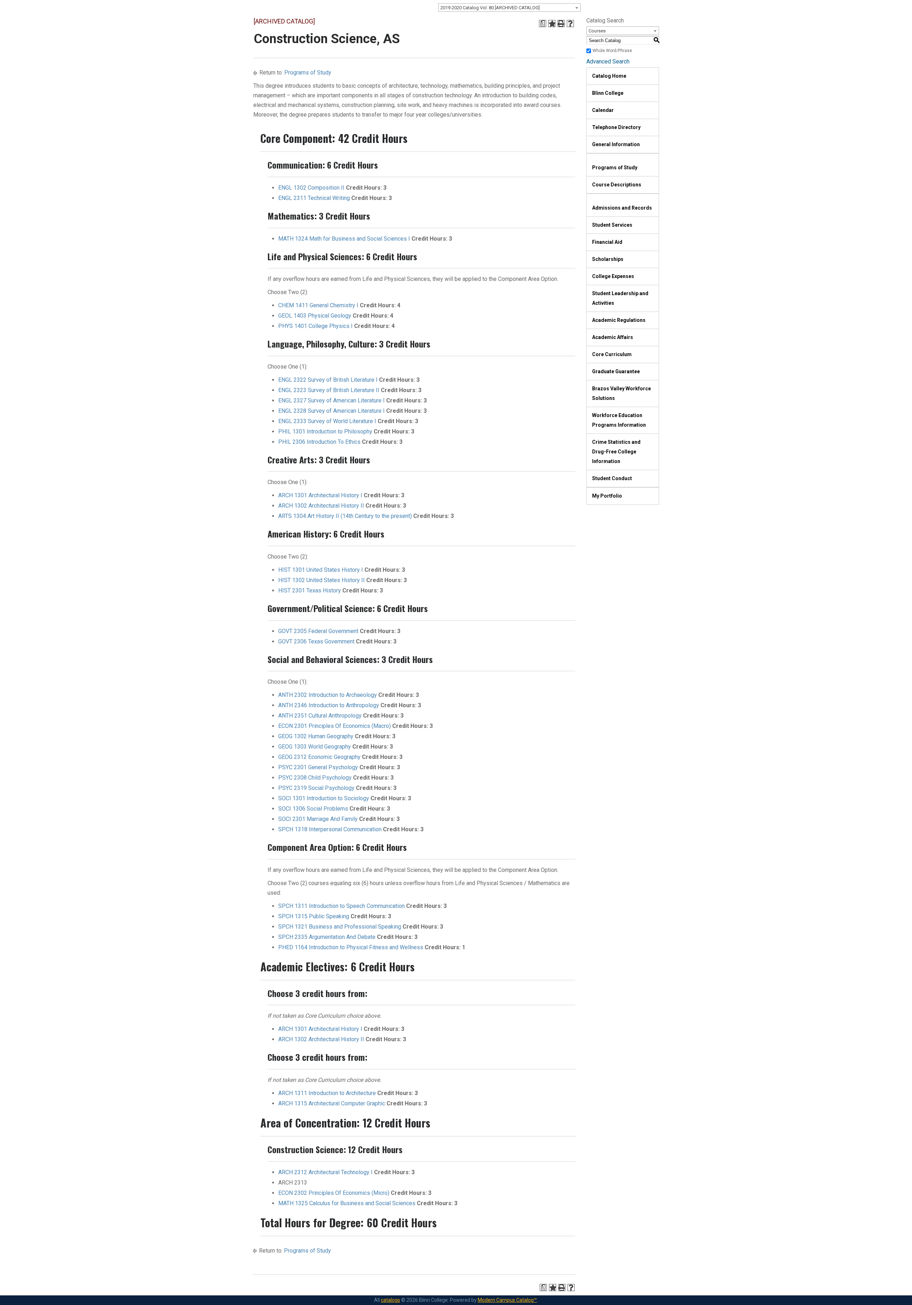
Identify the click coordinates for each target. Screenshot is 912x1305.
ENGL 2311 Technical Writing (314, 198)
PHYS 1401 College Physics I (315, 326)
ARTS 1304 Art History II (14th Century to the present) (345, 516)
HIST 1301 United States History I (320, 569)
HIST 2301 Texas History (309, 590)
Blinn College (607, 93)
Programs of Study (307, 72)
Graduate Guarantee (616, 371)
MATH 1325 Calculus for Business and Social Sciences (346, 1203)
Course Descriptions (616, 184)
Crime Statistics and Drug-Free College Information (616, 451)
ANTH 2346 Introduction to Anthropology (328, 705)
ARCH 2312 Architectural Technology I (325, 1172)
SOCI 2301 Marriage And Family (318, 819)
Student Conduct (612, 478)
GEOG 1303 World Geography (314, 746)
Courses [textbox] (597, 31)
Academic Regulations (619, 320)
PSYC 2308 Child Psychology (315, 777)
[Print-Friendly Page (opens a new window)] (561, 23)
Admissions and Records (622, 208)
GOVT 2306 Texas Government (316, 641)
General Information (616, 144)
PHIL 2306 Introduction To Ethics (319, 441)
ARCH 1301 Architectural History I (320, 495)
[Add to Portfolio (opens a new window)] (551, 23)
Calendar (603, 110)
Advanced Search (607, 61)
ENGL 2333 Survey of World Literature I (327, 421)
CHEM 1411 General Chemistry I (318, 305)
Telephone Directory (616, 127)
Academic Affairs (612, 337)
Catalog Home (609, 76)
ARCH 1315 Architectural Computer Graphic (331, 1103)
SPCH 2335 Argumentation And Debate (326, 937)
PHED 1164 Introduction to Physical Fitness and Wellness (350, 947)
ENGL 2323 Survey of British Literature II (328, 390)
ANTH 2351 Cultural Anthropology (320, 715)
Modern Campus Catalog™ (507, 1300)
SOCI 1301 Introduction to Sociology (323, 798)
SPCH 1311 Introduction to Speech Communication (341, 906)
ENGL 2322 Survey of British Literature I (328, 379)
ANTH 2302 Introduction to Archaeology (327, 695)
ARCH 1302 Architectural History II (321, 505)
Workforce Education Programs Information (619, 420)
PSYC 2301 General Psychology (318, 767)
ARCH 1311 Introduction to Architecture (327, 1093)
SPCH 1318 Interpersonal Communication (330, 829)
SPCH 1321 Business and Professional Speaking (339, 926)
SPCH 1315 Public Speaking (313, 916)
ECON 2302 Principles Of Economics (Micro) (333, 1193)
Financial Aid (607, 242)
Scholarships (607, 259)
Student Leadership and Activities (620, 298)
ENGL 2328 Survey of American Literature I (331, 410)
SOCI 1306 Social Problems (313, 808)
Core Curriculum (612, 354)
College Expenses (613, 276)
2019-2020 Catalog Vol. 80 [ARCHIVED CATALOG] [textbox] (490, 7)
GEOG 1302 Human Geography (315, 736)
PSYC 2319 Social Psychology (316, 788)
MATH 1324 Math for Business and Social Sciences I (344, 238)
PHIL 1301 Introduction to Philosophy (325, 431)
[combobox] (509, 7)
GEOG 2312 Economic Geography (319, 757)
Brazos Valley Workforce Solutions (621, 393)
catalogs (390, 1300)
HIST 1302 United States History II (321, 580)
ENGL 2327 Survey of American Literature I (331, 400)
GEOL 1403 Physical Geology (314, 315)
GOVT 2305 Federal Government (318, 631)
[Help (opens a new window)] (570, 23)
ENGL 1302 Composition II (311, 187)
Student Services (612, 225)
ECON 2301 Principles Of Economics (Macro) (334, 726)
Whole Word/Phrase (612, 50)
